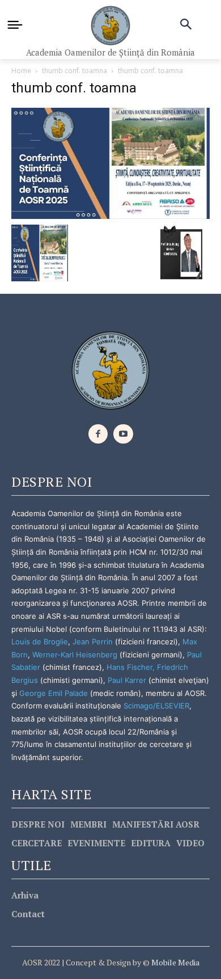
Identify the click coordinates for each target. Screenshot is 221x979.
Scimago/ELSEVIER (156, 705)
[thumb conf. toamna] (110, 162)
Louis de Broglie (39, 641)
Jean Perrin (94, 641)
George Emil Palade (53, 693)
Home (21, 70)
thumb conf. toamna (74, 70)
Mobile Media (174, 962)
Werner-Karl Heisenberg (74, 654)
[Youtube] (123, 434)
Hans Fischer (129, 667)
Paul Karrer (127, 680)
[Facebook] (98, 434)
